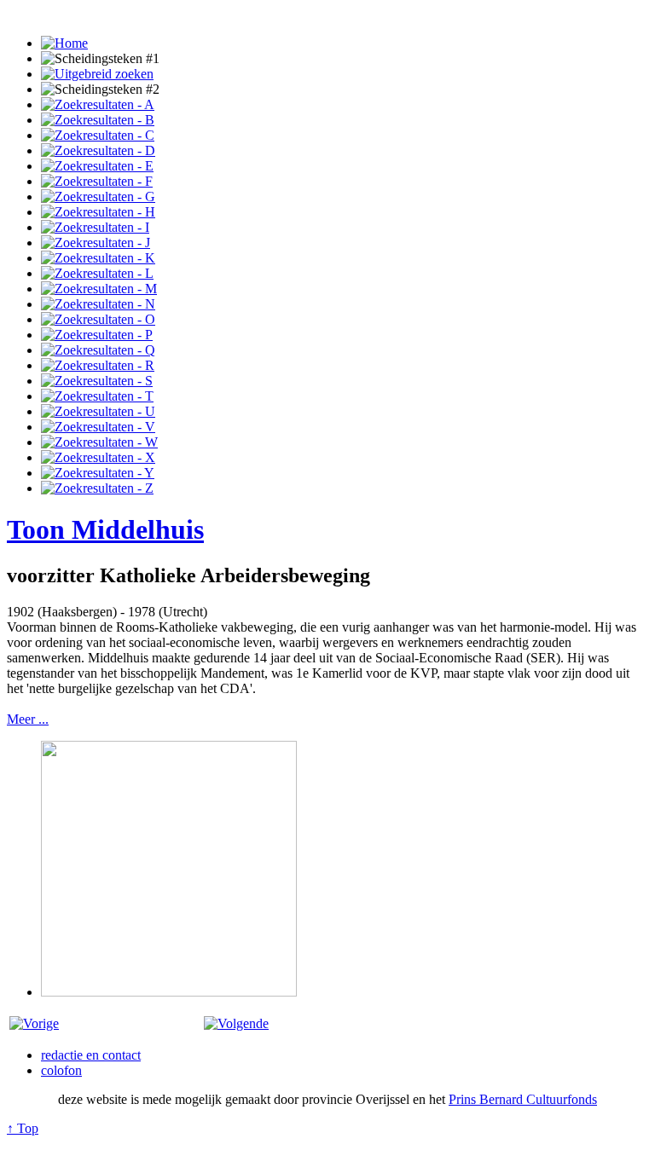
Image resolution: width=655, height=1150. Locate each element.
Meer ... (28, 719)
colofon (61, 1070)
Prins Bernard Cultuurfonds (523, 1099)
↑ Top (22, 1128)
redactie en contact (91, 1055)
